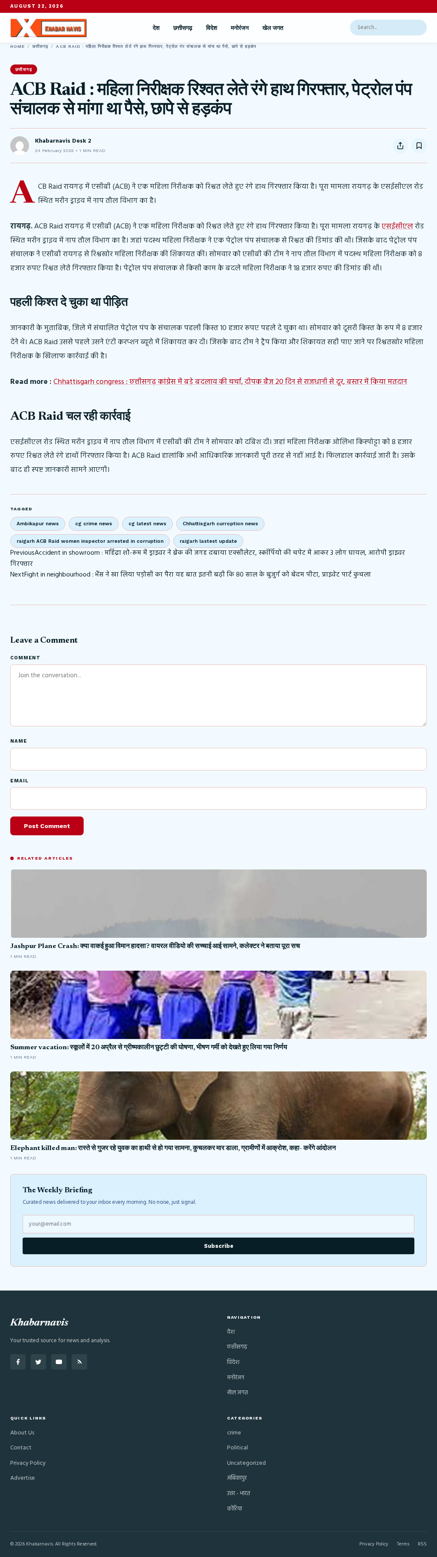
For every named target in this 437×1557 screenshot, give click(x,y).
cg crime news (93, 524)
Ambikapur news (38, 524)
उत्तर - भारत (238, 1493)
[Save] (419, 145)
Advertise (22, 1478)
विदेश (211, 27)
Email (19, 781)
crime (234, 1433)
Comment (25, 658)
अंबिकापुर (237, 1478)
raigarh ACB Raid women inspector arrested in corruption (90, 541)
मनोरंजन (240, 27)
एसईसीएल (397, 226)
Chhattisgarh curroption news (220, 524)
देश (156, 27)
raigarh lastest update (208, 541)
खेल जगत (272, 27)
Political (237, 1448)
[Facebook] (18, 1362)
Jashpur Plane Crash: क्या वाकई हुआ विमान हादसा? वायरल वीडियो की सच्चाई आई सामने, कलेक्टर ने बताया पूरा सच (155, 946)
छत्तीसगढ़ (182, 27)
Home (17, 46)
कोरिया (234, 1509)
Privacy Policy (28, 1463)
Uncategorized (246, 1463)
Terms (403, 1544)
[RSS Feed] (79, 1362)
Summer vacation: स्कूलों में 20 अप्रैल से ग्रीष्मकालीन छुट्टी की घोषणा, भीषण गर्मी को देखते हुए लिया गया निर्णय (148, 1047)
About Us (22, 1433)
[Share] (400, 145)
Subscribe (218, 1246)
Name (18, 741)
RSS (422, 1544)
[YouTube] (59, 1362)
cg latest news (147, 524)
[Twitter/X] (38, 1362)
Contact (21, 1448)
